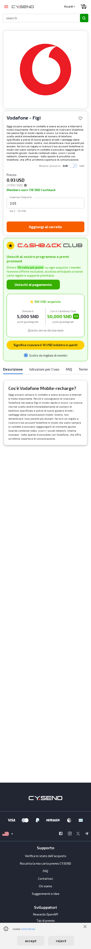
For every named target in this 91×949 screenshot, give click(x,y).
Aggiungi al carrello (45, 227)
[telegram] (86, 834)
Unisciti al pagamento (33, 284)
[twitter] (78, 834)
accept (30, 941)
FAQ (45, 871)
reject (61, 941)
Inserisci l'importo (21, 197)
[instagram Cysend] (70, 834)
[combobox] (39, 18)
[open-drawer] (6, 6)
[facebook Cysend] (61, 834)
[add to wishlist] (80, 118)
